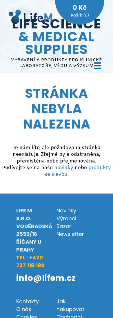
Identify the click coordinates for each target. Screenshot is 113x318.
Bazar (64, 226)
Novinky (66, 210)
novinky (63, 168)
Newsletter (70, 234)
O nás (23, 309)
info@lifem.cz (46, 278)
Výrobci (66, 218)
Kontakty (27, 301)
